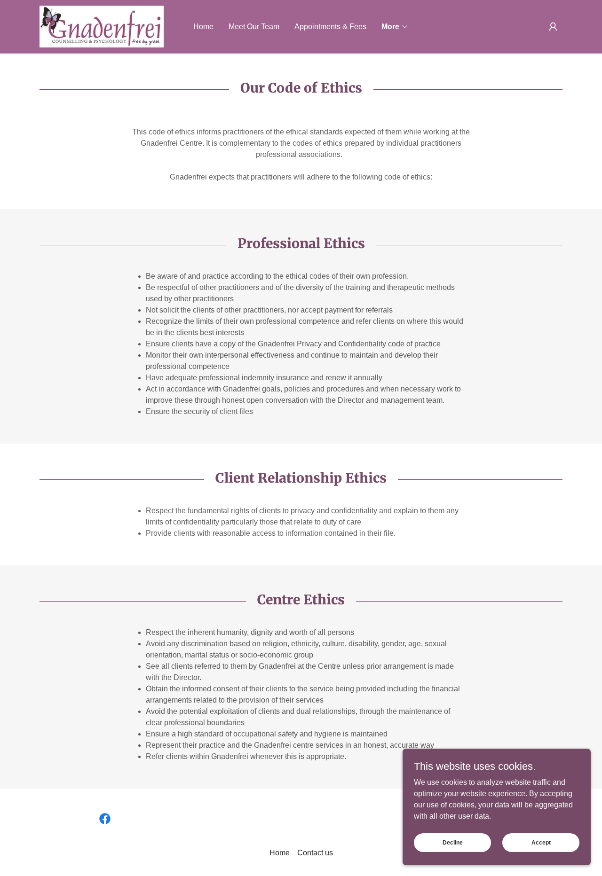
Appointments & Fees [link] (330, 27)
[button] (395, 26)
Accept (541, 842)
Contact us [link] (315, 853)
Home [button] (279, 853)
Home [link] (203, 27)
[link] (102, 26)
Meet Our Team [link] (254, 27)
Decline (453, 842)
